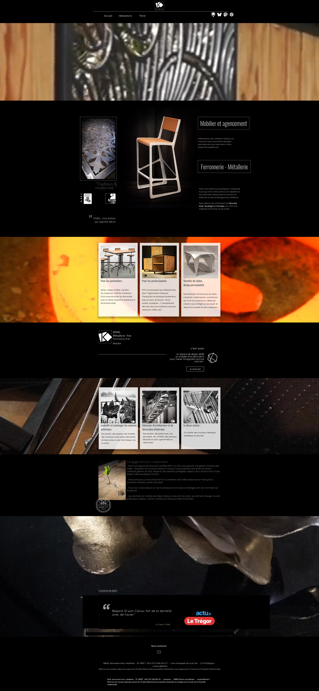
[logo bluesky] (219, 14)
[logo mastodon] (225, 14)
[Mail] (159, 652)
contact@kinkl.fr (159, 666)
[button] (160, 612)
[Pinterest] (231, 14)
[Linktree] (213, 14)
